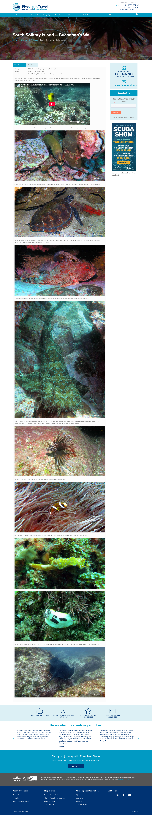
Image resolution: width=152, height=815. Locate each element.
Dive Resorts (59, 15)
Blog (110, 15)
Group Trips (47, 15)
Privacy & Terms (135, 811)
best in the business (123, 780)
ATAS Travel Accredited (21, 801)
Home (15, 40)
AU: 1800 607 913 (132, 5)
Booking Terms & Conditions (54, 795)
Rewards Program (50, 801)
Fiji (77, 795)
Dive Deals (34, 15)
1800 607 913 (124, 74)
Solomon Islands (81, 804)
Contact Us (135, 2)
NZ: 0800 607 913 (131, 7)
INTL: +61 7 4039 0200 (129, 9)
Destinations (20, 15)
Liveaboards (72, 15)
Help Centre (87, 15)
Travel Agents (49, 804)
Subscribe (123, 2)
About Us (101, 15)
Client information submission (54, 798)
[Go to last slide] (14, 739)
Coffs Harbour (33, 40)
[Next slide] (138, 739)
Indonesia (79, 798)
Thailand (79, 801)
